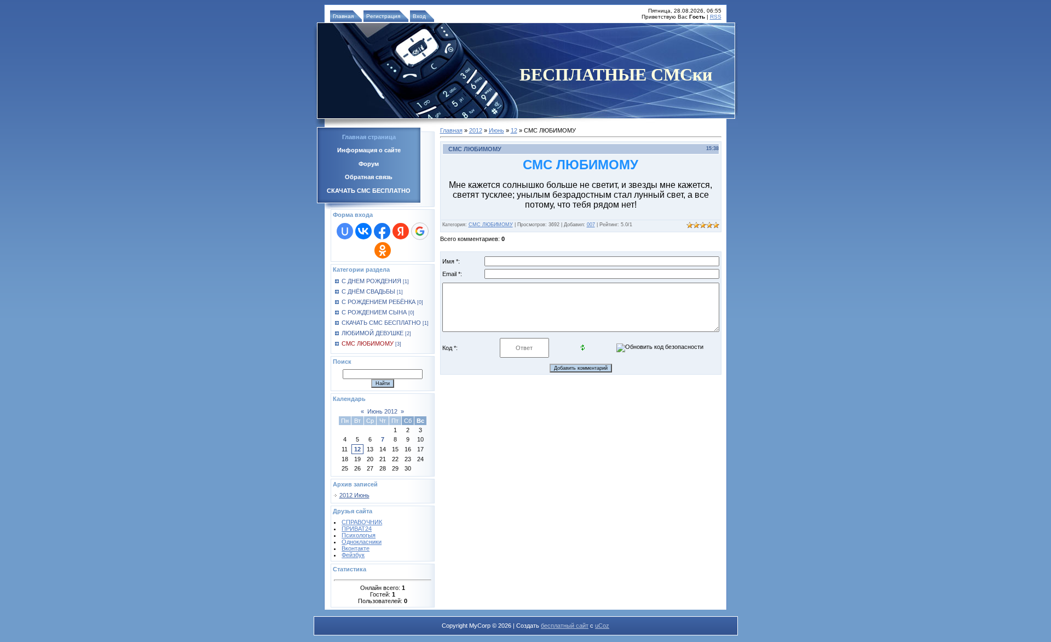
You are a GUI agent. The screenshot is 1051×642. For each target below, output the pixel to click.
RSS (715, 17)
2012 (475, 130)
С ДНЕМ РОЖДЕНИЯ (371, 281)
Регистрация (383, 16)
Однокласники (362, 541)
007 (591, 224)
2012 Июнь (354, 495)
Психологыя (359, 535)
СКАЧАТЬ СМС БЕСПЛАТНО (381, 322)
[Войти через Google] (420, 231)
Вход (419, 16)
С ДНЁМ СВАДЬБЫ (368, 291)
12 (357, 449)
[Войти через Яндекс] (400, 231)
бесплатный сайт (564, 625)
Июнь (496, 130)
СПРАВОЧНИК (362, 522)
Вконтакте (355, 548)
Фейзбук (353, 555)
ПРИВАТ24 (357, 528)
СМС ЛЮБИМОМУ (368, 343)
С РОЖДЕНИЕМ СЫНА (374, 312)
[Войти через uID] (345, 231)
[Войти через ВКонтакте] (363, 231)
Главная (343, 16)
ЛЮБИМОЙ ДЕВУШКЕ (372, 333)
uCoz (602, 625)
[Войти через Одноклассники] (382, 250)
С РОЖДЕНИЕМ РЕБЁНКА (378, 302)
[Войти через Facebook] (382, 231)
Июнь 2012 (382, 411)
